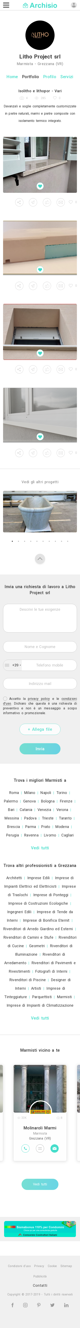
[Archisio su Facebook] (13, 1305)
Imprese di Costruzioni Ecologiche (38, 903)
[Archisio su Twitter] (53, 1305)
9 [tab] (61, 541)
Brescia (13, 826)
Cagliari (67, 835)
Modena (62, 826)
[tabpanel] (40, 511)
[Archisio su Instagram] (26, 1305)
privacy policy (39, 699)
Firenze (66, 801)
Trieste (48, 818)
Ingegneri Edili (19, 912)
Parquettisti (42, 997)
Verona (62, 809)
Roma (14, 792)
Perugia (12, 835)
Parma (30, 826)
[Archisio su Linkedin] (66, 1305)
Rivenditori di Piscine (27, 980)
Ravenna (31, 835)
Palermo (11, 801)
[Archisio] (40, 5)
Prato (45, 826)
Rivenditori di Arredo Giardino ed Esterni (38, 929)
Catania (26, 809)
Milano (29, 792)
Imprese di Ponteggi (51, 895)
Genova (29, 801)
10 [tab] (68, 541)
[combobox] (12, 665)
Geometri (37, 946)
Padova (30, 818)
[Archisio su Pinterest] (39, 1305)
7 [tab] (49, 541)
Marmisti (64, 997)
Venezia (44, 809)
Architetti (14, 878)
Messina (12, 818)
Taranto (65, 818)
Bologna (48, 801)
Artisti (36, 988)
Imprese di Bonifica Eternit (46, 920)
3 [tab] (25, 541)
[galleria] (40, 165)
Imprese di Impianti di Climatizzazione (40, 1005)
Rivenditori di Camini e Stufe (28, 937)
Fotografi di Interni (51, 971)
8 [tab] (55, 541)
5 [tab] (37, 541)
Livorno (50, 835)
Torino (61, 792)
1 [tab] (12, 541)
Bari (11, 809)
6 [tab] (43, 541)
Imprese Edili (38, 878)
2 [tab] (18, 541)
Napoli (45, 792)
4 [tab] (31, 541)
